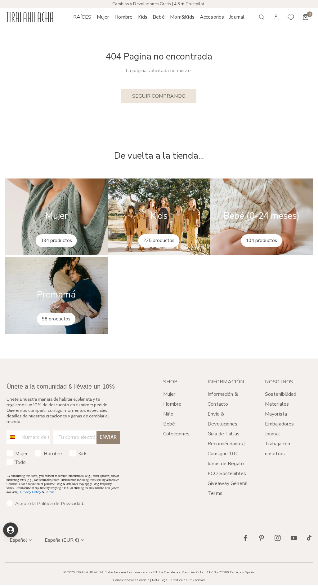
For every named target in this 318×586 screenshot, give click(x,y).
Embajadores (279, 424)
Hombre (172, 404)
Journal (272, 433)
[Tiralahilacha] (29, 17)
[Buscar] (261, 17)
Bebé (169, 424)
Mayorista (276, 414)
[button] (103, 17)
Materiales (277, 404)
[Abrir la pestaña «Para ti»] (10, 529)
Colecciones (176, 433)
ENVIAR (108, 437)
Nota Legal (160, 580)
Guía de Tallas (224, 433)
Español (18, 540)
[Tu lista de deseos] (291, 17)
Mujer (169, 394)
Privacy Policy (30, 492)
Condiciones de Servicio (131, 580)
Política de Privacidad (187, 580)
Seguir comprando (159, 96)
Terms (49, 492)
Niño (168, 414)
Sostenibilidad (281, 394)
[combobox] (12, 437)
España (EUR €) (62, 540)
